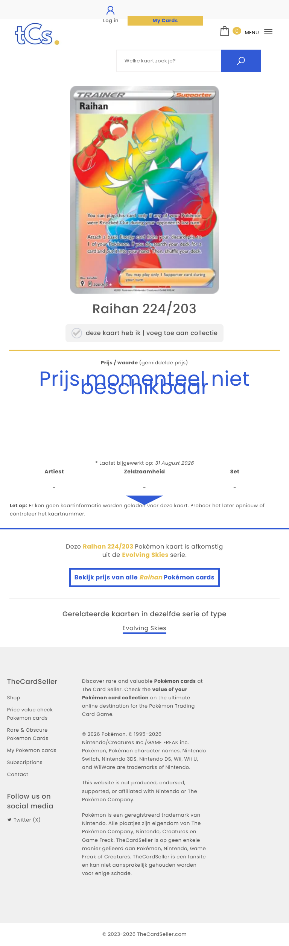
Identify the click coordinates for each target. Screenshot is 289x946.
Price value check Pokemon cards (30, 714)
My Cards (165, 20)
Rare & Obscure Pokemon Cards (28, 734)
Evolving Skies (144, 628)
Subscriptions (25, 762)
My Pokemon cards (31, 750)
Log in (111, 20)
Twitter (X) (27, 819)
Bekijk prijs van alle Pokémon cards (144, 577)
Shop (13, 697)
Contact (17, 774)
